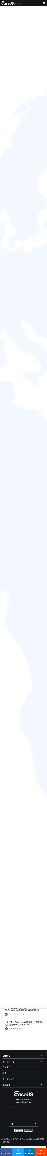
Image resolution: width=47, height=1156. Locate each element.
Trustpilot (14, 1107)
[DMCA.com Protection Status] (28, 1130)
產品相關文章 (9, 1062)
